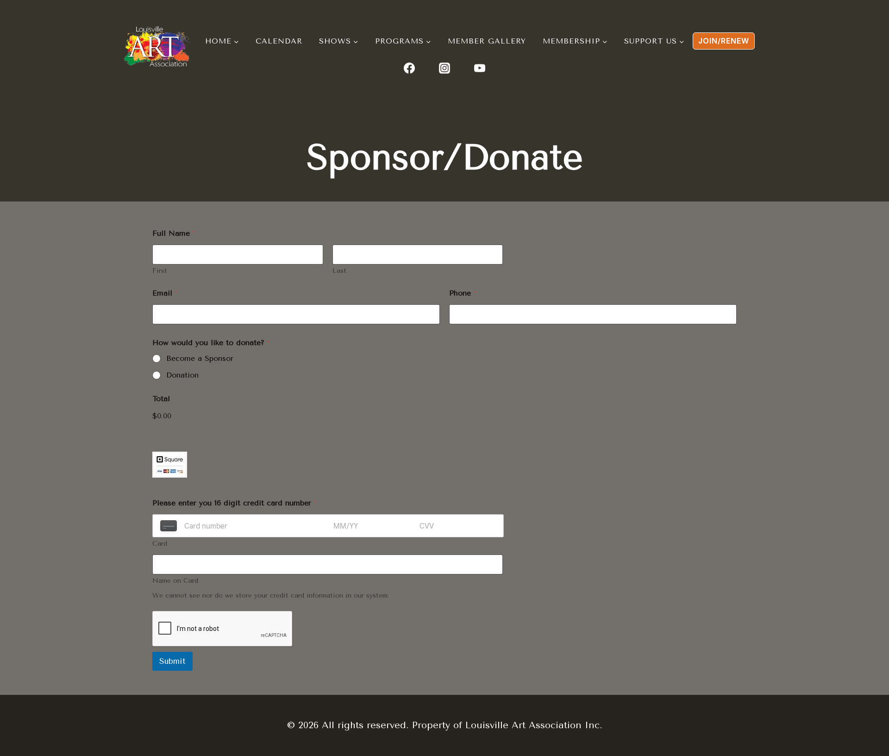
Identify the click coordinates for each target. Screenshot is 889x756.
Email (164, 293)
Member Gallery (487, 41)
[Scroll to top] (825, 691)
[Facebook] (409, 68)
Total (161, 398)
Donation (182, 375)
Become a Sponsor (199, 358)
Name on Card (175, 581)
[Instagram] (444, 68)
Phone (462, 293)
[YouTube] (480, 68)
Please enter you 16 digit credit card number (234, 502)
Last (339, 271)
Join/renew (723, 40)
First (159, 271)
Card (159, 544)
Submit (172, 661)
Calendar (279, 41)
